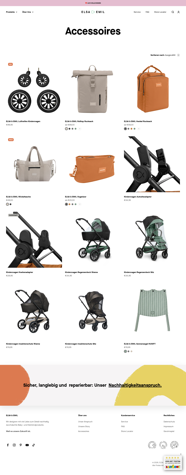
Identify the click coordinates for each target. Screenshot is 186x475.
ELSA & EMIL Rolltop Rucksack (79, 121)
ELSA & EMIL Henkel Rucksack (138, 121)
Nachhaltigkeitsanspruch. (135, 385)
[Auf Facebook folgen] (7, 445)
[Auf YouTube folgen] (27, 445)
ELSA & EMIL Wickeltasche (18, 196)
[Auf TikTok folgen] (33, 445)
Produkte (10, 12)
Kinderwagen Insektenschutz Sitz (80, 343)
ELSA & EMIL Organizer (75, 196)
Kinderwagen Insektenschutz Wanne (23, 343)
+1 (79, 129)
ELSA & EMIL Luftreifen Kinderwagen (23, 121)
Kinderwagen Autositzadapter (138, 196)
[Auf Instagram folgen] (14, 445)
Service (137, 12)
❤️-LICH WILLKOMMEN (93, 3)
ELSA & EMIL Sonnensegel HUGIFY (140, 343)
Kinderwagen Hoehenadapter (19, 272)
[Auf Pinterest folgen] (20, 445)
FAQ (147, 12)
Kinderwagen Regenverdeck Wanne (81, 272)
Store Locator (160, 12)
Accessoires (83, 431)
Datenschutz (169, 421)
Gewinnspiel (169, 431)
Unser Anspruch (85, 421)
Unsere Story (84, 426)
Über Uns (26, 12)
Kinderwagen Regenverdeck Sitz (139, 272)
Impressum (168, 426)
